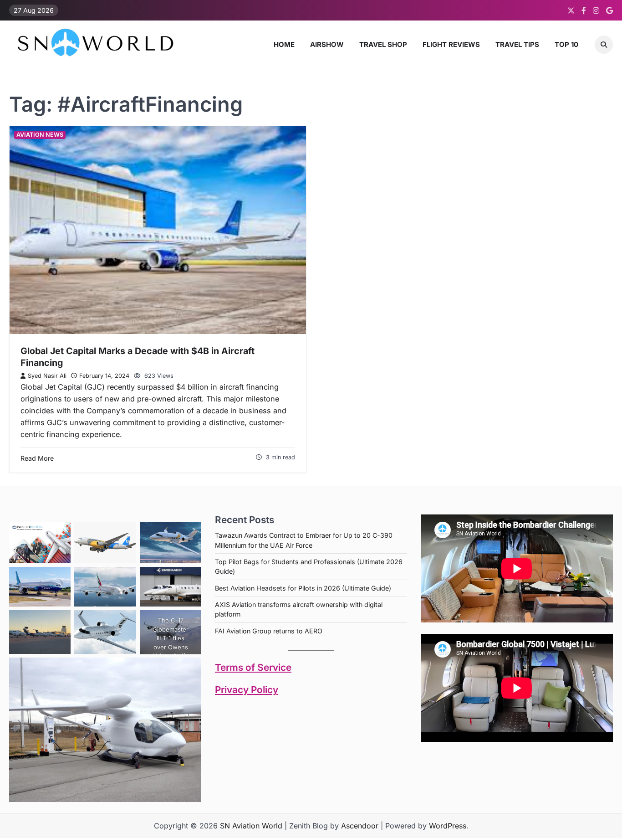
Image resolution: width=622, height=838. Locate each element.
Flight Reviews (451, 44)
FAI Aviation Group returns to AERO (268, 631)
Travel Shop (383, 44)
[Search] (604, 45)
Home (284, 44)
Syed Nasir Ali (47, 375)
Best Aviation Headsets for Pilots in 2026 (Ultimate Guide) (303, 588)
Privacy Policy (246, 689)
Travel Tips (517, 44)
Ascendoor (359, 825)
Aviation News (39, 134)
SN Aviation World (251, 825)
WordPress (447, 825)
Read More (37, 458)
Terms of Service (253, 667)
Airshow (327, 44)
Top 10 (566, 44)
